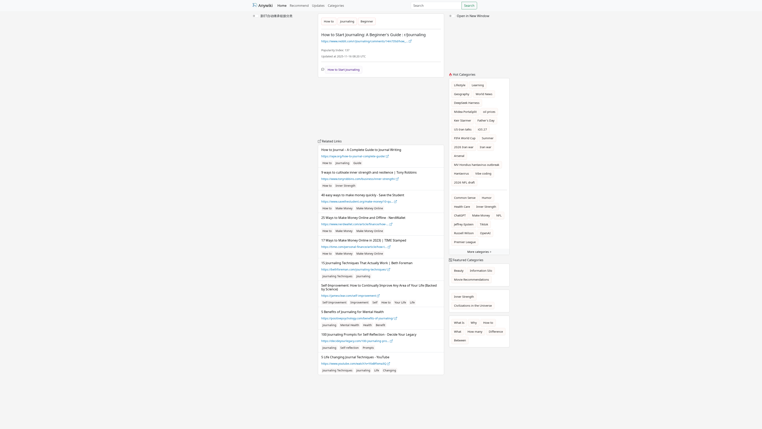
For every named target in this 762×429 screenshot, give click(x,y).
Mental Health (349, 325)
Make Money (344, 208)
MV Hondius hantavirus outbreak (476, 165)
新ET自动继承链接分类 (276, 16)
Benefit (380, 325)
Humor (487, 198)
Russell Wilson (464, 233)
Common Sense (464, 198)
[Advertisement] (282, 45)
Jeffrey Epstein (463, 224)
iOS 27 (482, 129)
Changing (389, 370)
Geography (461, 94)
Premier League (465, 242)
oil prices (489, 112)
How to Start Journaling (344, 70)
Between (460, 340)
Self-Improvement (334, 302)
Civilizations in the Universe (473, 305)
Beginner (367, 21)
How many (475, 331)
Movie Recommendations (471, 279)
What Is (459, 323)
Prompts (368, 348)
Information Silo (481, 270)
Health (367, 325)
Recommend (299, 5)
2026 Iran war (463, 147)
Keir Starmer (462, 120)
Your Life (400, 302)
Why (474, 323)
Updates (318, 5)
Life (412, 302)
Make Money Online (369, 208)
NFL (499, 215)
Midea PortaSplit (465, 112)
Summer (488, 138)
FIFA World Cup (464, 138)
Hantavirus (461, 173)
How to (329, 21)
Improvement (359, 302)
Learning (478, 85)
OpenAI (485, 233)
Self (374, 302)
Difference (496, 331)
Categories (336, 5)
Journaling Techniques (337, 276)
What (457, 331)
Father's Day (486, 120)
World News (484, 94)
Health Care (462, 207)
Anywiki (265, 5)
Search (469, 5)
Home (282, 5)
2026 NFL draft (464, 182)
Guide (357, 163)
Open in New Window (473, 16)
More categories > (479, 252)
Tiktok (484, 224)
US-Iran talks (462, 129)
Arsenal (459, 156)
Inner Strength (345, 185)
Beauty (459, 270)
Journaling (347, 21)
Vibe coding (483, 173)
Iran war (485, 147)
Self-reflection (349, 348)
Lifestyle (459, 85)
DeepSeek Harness (466, 103)
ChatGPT (460, 215)
